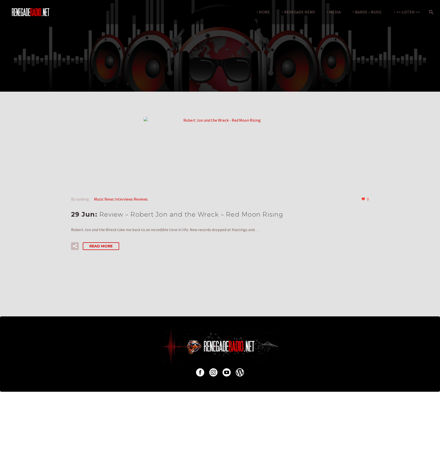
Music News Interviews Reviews (121, 199)
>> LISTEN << (408, 12)
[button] (75, 246)
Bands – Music (368, 12)
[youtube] (227, 372)
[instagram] (213, 372)
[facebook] (200, 372)
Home (264, 12)
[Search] (430, 12)
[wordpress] (240, 372)
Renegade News (299, 12)
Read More (101, 246)
